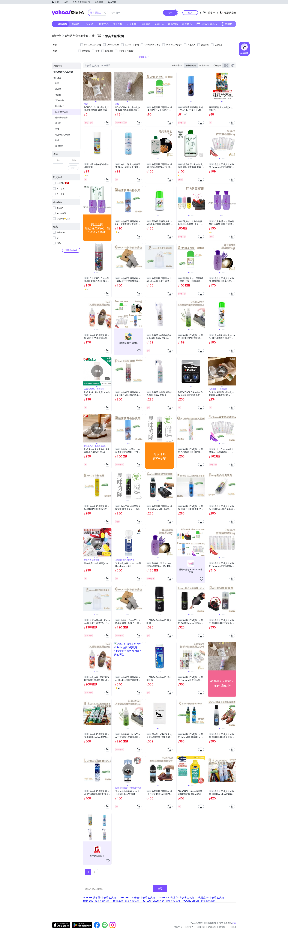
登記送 (89, 24)
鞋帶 (57, 140)
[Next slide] (109, 86)
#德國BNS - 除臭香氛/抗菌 (96, 900)
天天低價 (131, 24)
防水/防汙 (59, 106)
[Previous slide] (85, 86)
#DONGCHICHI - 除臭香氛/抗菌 (199, 900)
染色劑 (58, 123)
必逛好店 (159, 24)
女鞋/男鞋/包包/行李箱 (63, 71)
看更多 (185, 24)
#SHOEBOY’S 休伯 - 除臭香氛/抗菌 (137, 897)
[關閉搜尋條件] (105, 12)
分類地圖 (232, 926)
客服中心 (178, 926)
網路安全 (212, 926)
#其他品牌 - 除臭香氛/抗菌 (211, 897)
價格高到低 (204, 65)
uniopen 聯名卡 (209, 24)
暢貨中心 (104, 24)
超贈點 (228, 24)
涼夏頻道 (145, 24)
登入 (190, 12)
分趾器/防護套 (61, 117)
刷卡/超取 (173, 24)
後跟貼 (58, 94)
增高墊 (58, 88)
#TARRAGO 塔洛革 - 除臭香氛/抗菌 (176, 897)
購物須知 (201, 926)
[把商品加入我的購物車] (107, 122)
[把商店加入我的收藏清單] (139, 351)
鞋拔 (57, 128)
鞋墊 (57, 83)
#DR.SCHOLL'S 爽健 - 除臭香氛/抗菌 (161, 900)
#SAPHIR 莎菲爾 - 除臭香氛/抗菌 (99, 897)
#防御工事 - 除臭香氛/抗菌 (126, 900)
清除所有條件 (71, 250)
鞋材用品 (57, 77)
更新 (234, 923)
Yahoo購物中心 (68, 12)
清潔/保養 (59, 100)
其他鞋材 (59, 145)
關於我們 (189, 926)
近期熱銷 (217, 65)
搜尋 (160, 888)
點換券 (76, 24)
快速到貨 (117, 24)
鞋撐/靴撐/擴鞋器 (62, 134)
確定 (73, 167)
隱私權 (222, 926)
